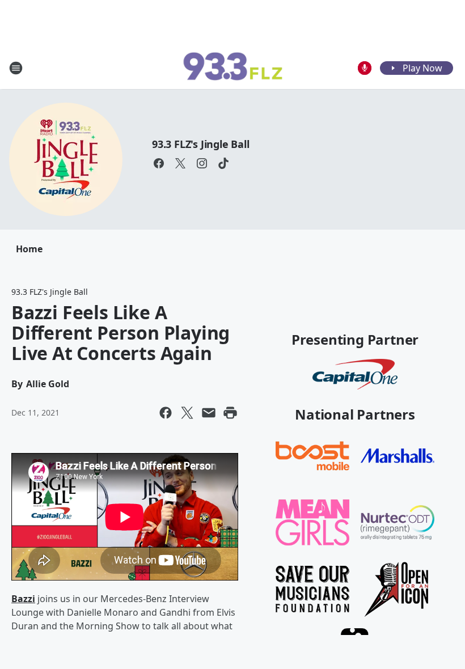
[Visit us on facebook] (159, 163)
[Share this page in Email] (209, 413)
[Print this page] (230, 413)
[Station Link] (232, 68)
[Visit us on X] (180, 163)
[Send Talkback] (364, 68)
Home (29, 249)
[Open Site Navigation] (16, 68)
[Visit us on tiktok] (223, 163)
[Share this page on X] (187, 413)
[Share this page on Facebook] (166, 413)
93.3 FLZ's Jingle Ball (201, 144)
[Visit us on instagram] (202, 163)
